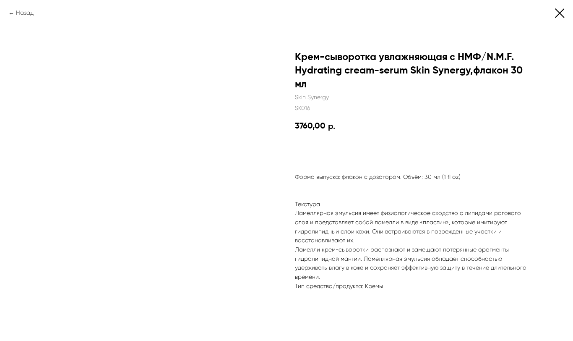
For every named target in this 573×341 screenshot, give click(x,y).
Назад (25, 12)
